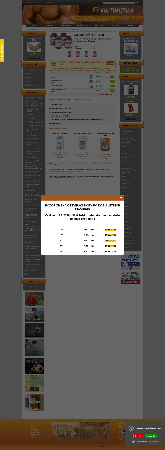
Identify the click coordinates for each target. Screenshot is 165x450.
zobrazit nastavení (141, 441)
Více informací (153, 441)
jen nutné (138, 436)
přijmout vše (151, 436)
